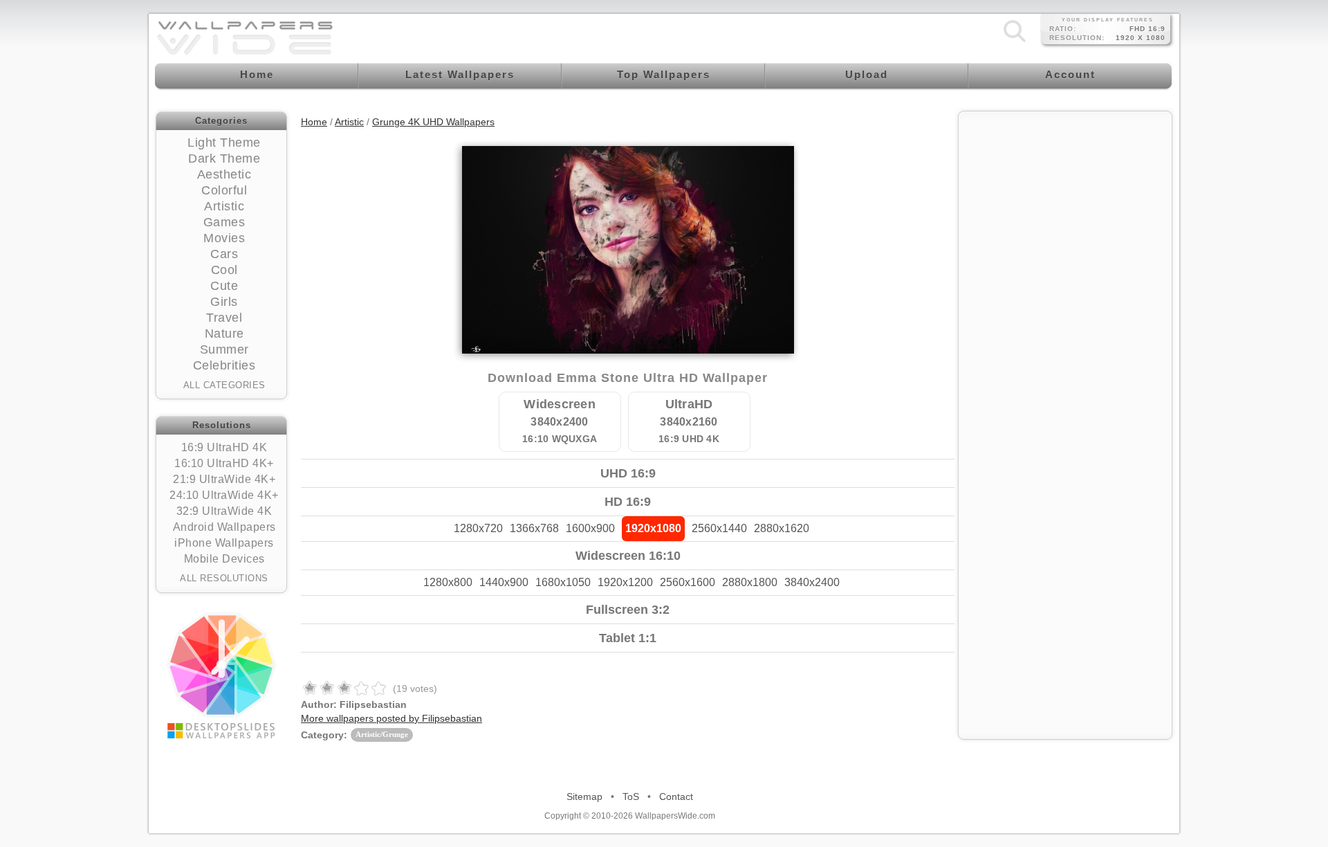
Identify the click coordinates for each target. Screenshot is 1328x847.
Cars (224, 254)
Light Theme (224, 142)
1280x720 (478, 528)
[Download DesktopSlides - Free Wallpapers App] (221, 675)
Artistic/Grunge (382, 734)
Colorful (224, 190)
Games (224, 222)
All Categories (224, 385)
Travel (224, 318)
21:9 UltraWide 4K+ (224, 479)
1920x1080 (653, 528)
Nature (224, 333)
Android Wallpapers (224, 527)
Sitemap (584, 796)
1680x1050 (563, 582)
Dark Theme (224, 158)
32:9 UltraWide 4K (224, 511)
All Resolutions (224, 578)
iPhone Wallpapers (224, 543)
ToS (630, 796)
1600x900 (590, 528)
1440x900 (503, 582)
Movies (224, 238)
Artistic (224, 206)
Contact (676, 796)
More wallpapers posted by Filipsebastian (391, 718)
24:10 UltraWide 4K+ (224, 495)
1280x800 (447, 582)
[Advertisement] (1065, 205)
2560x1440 (719, 528)
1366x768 (534, 528)
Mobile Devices (224, 559)
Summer (224, 349)
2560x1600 (687, 582)
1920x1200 (625, 582)
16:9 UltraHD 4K (224, 447)
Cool (224, 270)
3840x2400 (812, 582)
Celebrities (224, 365)
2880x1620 (781, 528)
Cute (224, 286)
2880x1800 (749, 582)
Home (314, 121)
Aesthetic (224, 174)
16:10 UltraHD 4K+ (224, 463)
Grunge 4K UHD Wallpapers (433, 121)
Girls (224, 302)
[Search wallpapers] (1015, 41)
